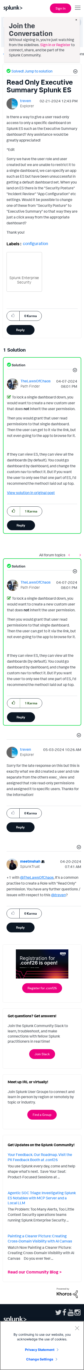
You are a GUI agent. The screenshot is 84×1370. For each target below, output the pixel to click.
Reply (20, 330)
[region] (42, 1345)
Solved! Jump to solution (31, 71)
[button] (75, 72)
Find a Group (42, 1115)
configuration (35, 243)
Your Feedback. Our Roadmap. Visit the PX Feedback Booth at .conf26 (40, 1157)
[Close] (77, 1328)
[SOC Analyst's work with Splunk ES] (70, 555)
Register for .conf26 (42, 988)
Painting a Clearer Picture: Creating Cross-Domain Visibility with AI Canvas (40, 1238)
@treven (58, 895)
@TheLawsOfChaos (37, 877)
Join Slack (42, 1054)
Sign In (61, 8)
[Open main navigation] (77, 8)
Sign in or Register (55, 44)
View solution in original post (31, 492)
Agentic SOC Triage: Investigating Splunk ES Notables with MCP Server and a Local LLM (42, 1197)
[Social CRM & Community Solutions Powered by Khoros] (67, 1292)
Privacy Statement (39, 1350)
